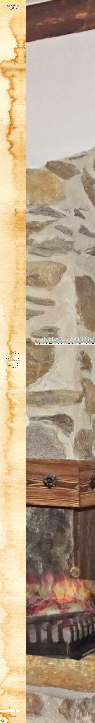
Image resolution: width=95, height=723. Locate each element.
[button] (3, 720)
